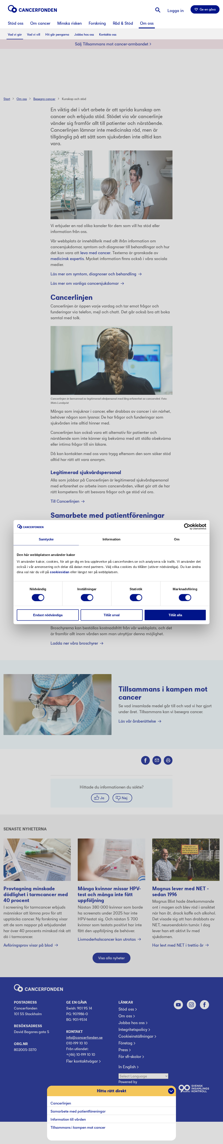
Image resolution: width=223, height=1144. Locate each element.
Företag (125, 1043)
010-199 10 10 (77, 1043)
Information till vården (68, 1119)
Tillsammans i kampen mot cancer (78, 1127)
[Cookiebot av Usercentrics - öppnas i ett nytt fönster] (187, 526)
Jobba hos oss (131, 1023)
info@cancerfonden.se (84, 1037)
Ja (102, 797)
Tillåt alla (175, 615)
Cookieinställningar (135, 1036)
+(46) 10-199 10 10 (80, 1054)
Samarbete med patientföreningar (78, 1111)
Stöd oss (126, 1009)
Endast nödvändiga (48, 615)
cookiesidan (59, 572)
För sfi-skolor (129, 1056)
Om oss (22, 99)
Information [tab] (111, 539)
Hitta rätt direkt (111, 1091)
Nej (124, 797)
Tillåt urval (112, 615)
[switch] (87, 597)
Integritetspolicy (132, 1029)
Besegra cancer (44, 99)
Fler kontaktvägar (82, 1061)
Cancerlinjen (61, 1103)
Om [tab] (176, 539)
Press (123, 1050)
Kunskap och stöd (74, 99)
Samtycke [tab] (46, 539)
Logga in (175, 10)
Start (6, 99)
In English (127, 1067)
